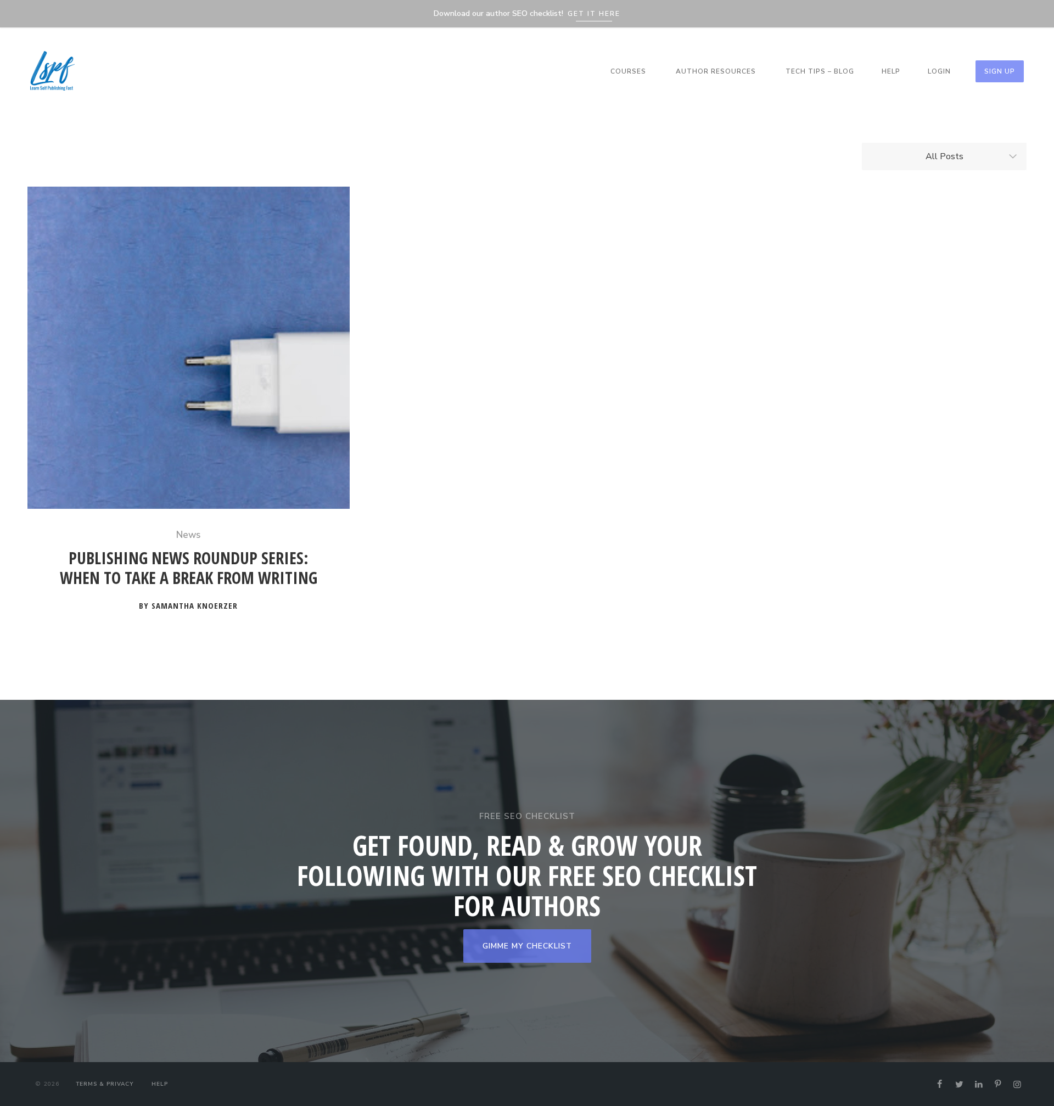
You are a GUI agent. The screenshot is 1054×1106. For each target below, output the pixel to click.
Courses (628, 71)
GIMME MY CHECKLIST (527, 946)
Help (891, 71)
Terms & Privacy (104, 1084)
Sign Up (999, 71)
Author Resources (716, 71)
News (188, 535)
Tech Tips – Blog (820, 71)
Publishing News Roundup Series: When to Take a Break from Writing (188, 568)
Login (939, 71)
